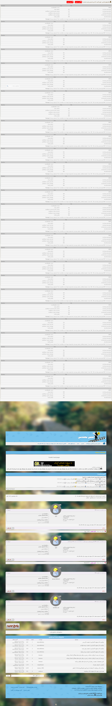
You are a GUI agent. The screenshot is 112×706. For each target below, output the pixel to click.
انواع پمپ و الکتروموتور (100, 485)
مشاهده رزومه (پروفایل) (42, 519)
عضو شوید (69, 2)
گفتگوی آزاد (73, 479)
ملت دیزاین (90, 695)
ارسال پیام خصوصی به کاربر (69, 515)
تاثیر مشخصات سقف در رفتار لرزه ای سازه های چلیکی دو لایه (89, 661)
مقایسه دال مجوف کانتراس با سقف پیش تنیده (93, 648)
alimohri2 (97, 479)
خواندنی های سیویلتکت (31, 687)
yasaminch (97, 483)
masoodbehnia (40, 642)
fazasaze (41, 655)
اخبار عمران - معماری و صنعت (17, 687)
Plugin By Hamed (10, 489)
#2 (6, 541)
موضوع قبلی (59, 632)
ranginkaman (40, 664)
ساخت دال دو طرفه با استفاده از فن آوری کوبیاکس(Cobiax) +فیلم (88, 668)
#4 (6, 601)
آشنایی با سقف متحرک (98, 664)
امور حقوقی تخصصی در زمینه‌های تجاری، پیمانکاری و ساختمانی (91, 477)
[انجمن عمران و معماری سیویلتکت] (92, 441)
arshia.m (16, 668)
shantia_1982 (40, 668)
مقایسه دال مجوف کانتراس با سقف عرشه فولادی (92, 645)
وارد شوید (77, 2)
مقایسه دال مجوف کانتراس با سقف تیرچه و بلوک (92, 651)
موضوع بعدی (53, 632)
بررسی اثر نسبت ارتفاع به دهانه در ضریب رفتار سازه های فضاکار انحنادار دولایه (85, 655)
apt (69, 541)
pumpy (97, 486)
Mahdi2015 (87, 562)
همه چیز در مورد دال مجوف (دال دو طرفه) (94, 671)
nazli (88, 531)
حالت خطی (9, 496)
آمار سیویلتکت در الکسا (16, 690)
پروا (85, 531)
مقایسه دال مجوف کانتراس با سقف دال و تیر (93, 642)
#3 (6, 573)
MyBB (94, 693)
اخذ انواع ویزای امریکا (100, 481)
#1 (6, 510)
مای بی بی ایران (82, 693)
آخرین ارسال (21, 642)
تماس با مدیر (27, 690)
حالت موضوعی (15, 496)
